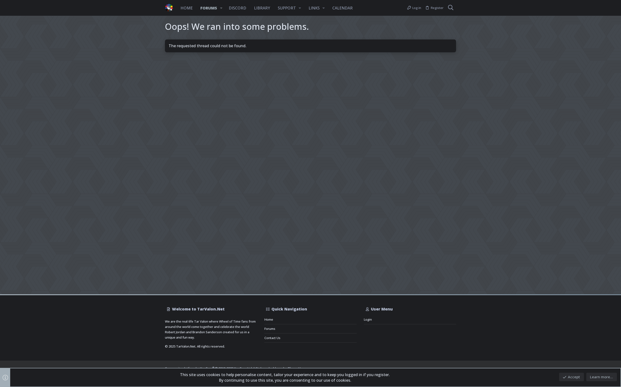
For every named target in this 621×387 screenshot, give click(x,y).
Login (368, 319)
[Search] (450, 8)
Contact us (272, 338)
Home (268, 319)
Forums (269, 328)
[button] (221, 8)
